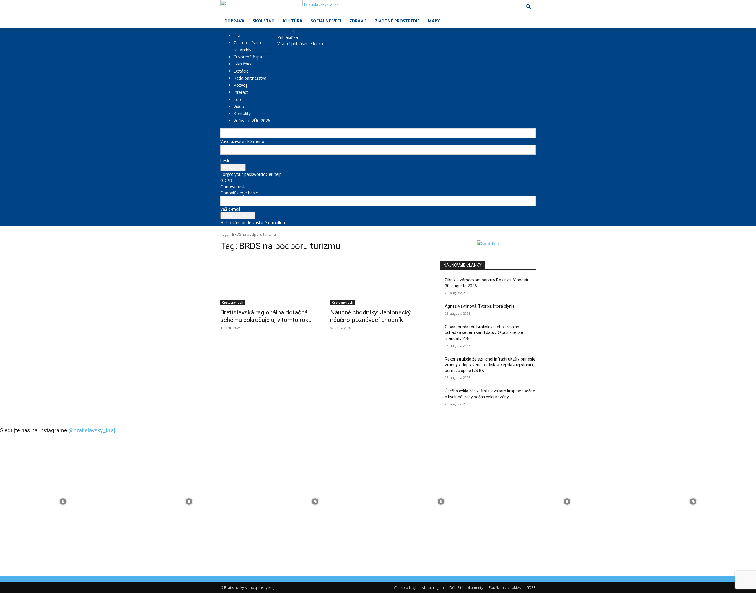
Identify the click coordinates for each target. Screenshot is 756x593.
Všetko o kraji (405, 587)
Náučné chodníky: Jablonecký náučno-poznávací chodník (370, 316)
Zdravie (358, 21)
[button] (529, 7)
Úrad (238, 35)
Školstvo (264, 21)
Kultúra (292, 21)
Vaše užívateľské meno (242, 141)
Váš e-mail (230, 209)
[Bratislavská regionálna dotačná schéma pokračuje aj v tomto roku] (268, 281)
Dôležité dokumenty (466, 587)
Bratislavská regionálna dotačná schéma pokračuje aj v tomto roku (266, 316)
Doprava (234, 21)
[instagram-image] (63, 502)
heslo (225, 160)
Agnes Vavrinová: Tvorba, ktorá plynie (480, 306)
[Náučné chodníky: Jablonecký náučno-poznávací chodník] (378, 281)
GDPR (226, 180)
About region (433, 587)
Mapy (434, 21)
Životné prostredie (397, 21)
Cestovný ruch (232, 302)
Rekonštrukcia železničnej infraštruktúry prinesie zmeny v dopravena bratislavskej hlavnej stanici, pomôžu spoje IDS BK (490, 365)
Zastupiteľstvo (247, 42)
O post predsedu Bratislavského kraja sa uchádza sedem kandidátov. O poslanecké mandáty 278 (484, 333)
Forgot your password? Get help (251, 174)
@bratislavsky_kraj (92, 430)
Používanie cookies (505, 587)
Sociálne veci (326, 21)
